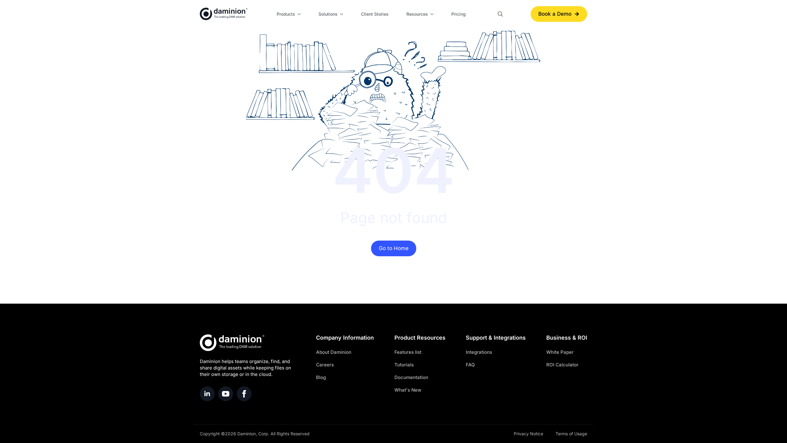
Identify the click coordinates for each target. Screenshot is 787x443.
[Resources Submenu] (433, 14)
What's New (407, 390)
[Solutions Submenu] (342, 14)
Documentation (411, 377)
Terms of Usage (571, 433)
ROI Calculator (562, 365)
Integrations (479, 352)
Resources (417, 14)
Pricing (458, 14)
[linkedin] (207, 393)
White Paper (560, 352)
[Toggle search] (500, 14)
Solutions (328, 14)
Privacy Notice (528, 433)
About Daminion (333, 352)
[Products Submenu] (300, 14)
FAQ (470, 365)
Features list (407, 352)
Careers (325, 365)
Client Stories (375, 14)
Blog (321, 377)
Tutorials (404, 365)
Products (286, 14)
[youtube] (225, 393)
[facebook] (244, 393)
